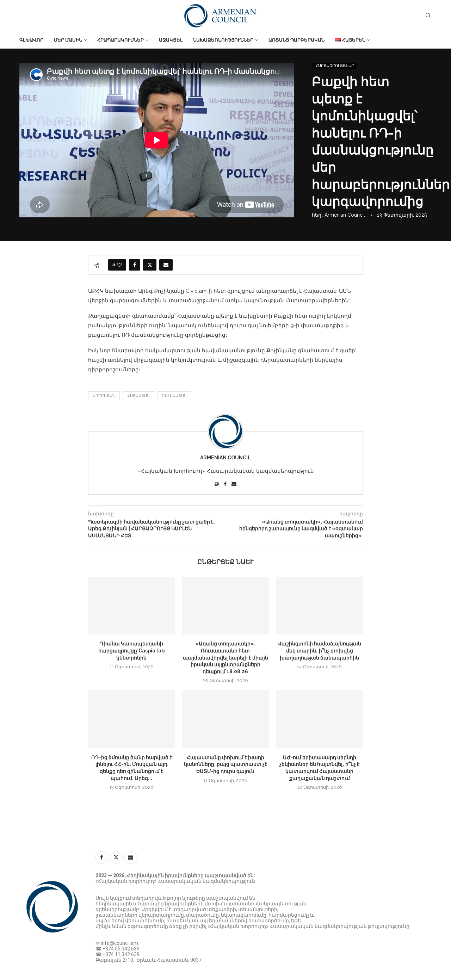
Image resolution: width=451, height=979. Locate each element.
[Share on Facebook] (134, 265)
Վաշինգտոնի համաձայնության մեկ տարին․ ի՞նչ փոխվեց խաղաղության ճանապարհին (319, 650)
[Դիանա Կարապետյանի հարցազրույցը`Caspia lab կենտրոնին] (131, 605)
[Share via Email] (166, 265)
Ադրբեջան (104, 396)
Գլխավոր (31, 40)
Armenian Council (345, 215)
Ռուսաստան (174, 396)
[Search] (428, 16)
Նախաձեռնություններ (223, 40)
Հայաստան (138, 396)
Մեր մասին (68, 40)
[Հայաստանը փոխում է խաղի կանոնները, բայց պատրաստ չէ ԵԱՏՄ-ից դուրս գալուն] (225, 719)
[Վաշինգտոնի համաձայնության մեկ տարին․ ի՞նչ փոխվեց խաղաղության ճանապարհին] (319, 605)
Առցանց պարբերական (296, 40)
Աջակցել (171, 40)
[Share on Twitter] (149, 265)
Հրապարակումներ (120, 40)
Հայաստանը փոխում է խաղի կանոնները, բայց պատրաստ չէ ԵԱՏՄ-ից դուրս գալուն (225, 764)
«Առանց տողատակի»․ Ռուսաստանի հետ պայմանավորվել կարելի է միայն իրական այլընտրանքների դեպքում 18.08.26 (225, 657)
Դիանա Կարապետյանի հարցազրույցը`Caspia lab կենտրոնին (131, 650)
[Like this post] (119, 265)
